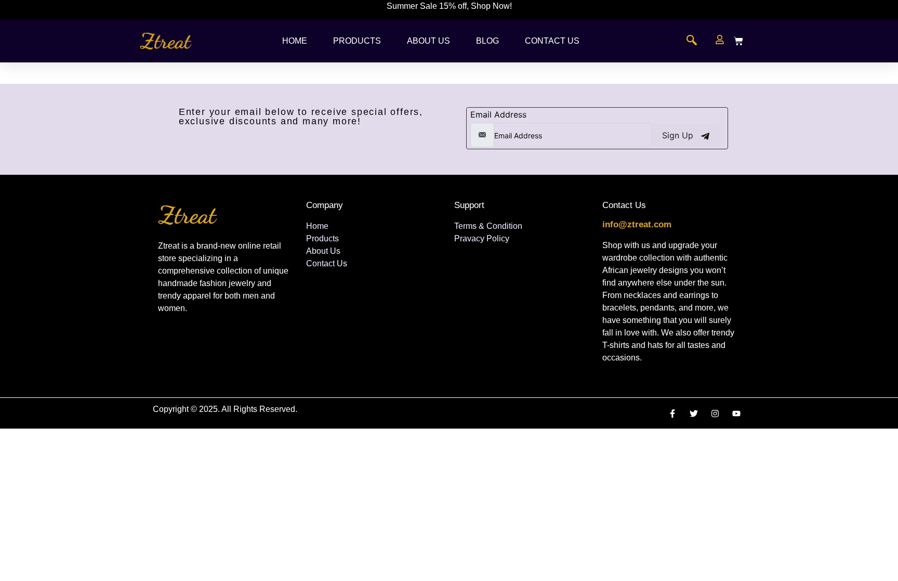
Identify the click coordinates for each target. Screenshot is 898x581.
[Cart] (738, 41)
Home (294, 40)
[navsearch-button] (691, 41)
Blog (487, 40)
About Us (428, 40)
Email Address (498, 114)
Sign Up (679, 135)
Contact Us (552, 40)
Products (357, 40)
